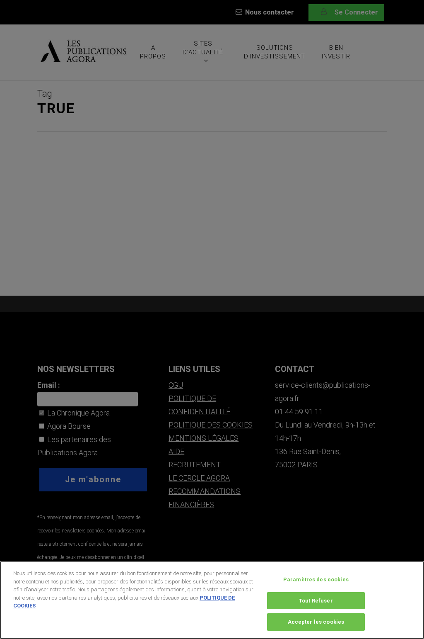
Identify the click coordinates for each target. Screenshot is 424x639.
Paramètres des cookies (316, 579)
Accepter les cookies (316, 622)
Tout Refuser (316, 601)
